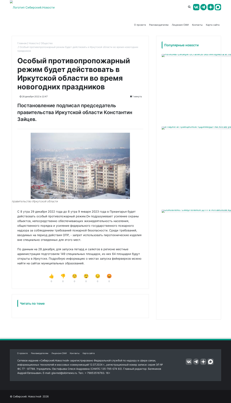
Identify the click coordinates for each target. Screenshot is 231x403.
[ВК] (196, 7)
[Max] (218, 7)
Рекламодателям (159, 25)
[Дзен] (211, 7)
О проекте (140, 25)
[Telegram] (203, 7)
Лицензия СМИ (180, 25)
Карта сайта (212, 25)
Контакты (197, 25)
